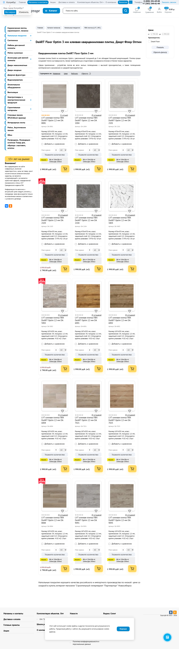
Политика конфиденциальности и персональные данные (86, 642)
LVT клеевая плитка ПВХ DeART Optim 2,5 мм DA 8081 (52, 120)
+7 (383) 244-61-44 (151, 3)
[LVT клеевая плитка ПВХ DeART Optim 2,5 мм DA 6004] (54, 396)
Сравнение (149, 10)
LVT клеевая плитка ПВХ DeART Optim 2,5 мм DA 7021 (86, 420)
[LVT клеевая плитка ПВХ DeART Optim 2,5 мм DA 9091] (88, 496)
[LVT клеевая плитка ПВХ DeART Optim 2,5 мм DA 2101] (122, 96)
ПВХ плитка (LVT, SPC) (92, 28)
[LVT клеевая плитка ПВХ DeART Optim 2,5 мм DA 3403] (122, 196)
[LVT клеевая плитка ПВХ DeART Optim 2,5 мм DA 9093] (122, 496)
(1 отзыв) (64, 115)
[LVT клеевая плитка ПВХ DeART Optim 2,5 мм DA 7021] (88, 396)
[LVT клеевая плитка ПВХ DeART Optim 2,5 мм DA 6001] (88, 296)
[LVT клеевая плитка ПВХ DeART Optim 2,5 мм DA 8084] (54, 496)
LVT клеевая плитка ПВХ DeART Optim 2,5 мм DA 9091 (86, 520)
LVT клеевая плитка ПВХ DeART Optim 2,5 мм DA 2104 (86, 220)
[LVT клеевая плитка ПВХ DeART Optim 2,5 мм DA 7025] (122, 396)
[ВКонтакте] (6, 206)
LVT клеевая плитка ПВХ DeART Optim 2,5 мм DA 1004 (86, 120)
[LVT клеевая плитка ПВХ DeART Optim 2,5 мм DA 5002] (54, 296)
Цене (66, 73)
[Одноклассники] (10, 206)
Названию (56, 73)
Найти (126, 11)
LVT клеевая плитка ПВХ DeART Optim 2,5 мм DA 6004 (52, 420)
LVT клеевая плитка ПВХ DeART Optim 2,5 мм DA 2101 (120, 120)
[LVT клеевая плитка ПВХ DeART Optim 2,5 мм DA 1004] (88, 96)
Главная (40, 28)
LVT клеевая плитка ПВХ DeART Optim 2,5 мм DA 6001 (86, 320)
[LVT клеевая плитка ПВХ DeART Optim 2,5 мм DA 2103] (54, 196)
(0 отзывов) (97, 115)
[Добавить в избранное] (62, 111)
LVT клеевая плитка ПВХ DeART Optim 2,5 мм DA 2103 (52, 220)
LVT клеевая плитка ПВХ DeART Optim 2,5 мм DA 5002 (52, 320)
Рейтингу (74, 73)
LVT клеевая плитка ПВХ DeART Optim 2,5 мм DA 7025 (120, 420)
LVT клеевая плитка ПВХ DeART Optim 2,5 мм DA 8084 (52, 520)
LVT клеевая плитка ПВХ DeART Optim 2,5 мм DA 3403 (120, 220)
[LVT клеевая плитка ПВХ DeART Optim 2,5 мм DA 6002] (122, 296)
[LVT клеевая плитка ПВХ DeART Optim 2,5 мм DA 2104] (88, 196)
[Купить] (65, 168)
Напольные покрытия (72, 28)
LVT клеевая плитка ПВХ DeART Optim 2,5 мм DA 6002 (120, 320)
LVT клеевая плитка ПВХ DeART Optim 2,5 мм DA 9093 (120, 520)
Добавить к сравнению (54, 144)
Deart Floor (155, 41)
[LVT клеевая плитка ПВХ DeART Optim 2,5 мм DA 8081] (54, 96)
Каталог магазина (53, 28)
